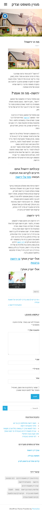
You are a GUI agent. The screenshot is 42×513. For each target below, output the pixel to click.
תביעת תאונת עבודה (30, 497)
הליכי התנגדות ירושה (28, 426)
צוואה (17, 489)
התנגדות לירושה (15, 305)
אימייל (36, 369)
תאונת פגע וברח (32, 493)
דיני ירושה (21, 242)
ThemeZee (36, 509)
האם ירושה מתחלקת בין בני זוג (24, 423)
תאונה (11, 489)
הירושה (26, 117)
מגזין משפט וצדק (25, 4)
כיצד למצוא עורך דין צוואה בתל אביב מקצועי (19, 428)
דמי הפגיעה (10, 478)
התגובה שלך (33, 330)
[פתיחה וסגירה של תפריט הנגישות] (5, 16)
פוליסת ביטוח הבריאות (29, 489)
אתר (37, 378)
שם (37, 359)
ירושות (37, 45)
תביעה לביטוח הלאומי (16, 493)
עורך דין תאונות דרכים (30, 486)
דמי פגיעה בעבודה (29, 436)
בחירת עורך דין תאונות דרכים (27, 478)
